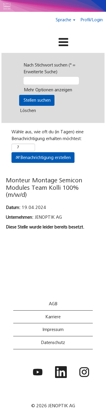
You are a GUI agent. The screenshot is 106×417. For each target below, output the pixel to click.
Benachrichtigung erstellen (45, 157)
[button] (53, 42)
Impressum (53, 329)
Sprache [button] (64, 19)
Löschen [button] (28, 110)
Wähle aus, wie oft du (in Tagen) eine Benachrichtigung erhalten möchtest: (47, 135)
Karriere (53, 316)
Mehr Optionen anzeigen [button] (48, 89)
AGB (53, 303)
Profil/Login (91, 19)
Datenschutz (53, 342)
